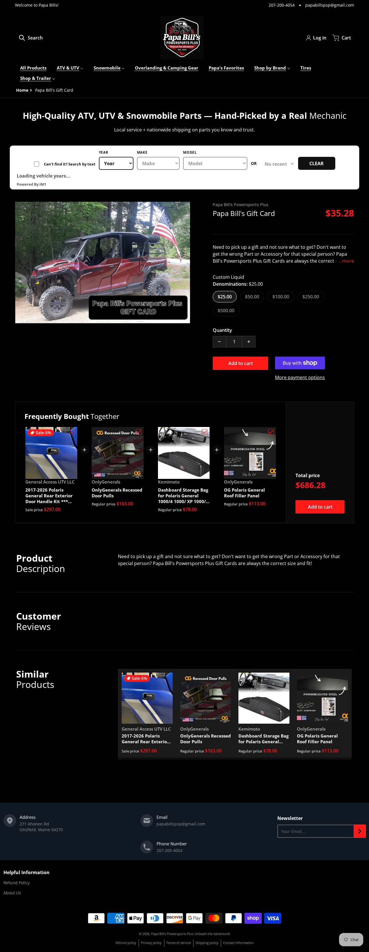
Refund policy (126, 942)
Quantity (222, 330)
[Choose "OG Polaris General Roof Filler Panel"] (271, 432)
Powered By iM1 (31, 184)
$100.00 (280, 296)
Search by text (64, 164)
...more (346, 261)
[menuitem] (33, 68)
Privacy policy (151, 942)
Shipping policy (207, 942)
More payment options (300, 377)
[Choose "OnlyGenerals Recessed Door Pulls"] (139, 432)
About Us (12, 892)
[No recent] (277, 164)
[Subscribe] (360, 831)
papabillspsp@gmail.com (329, 5)
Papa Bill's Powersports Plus (172, 934)
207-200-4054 (282, 5)
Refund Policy (16, 882)
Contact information (238, 942)
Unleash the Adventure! (212, 934)
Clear (316, 163)
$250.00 (310, 296)
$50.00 (252, 296)
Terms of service (178, 942)
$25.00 (225, 296)
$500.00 (226, 310)
